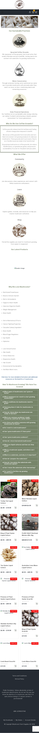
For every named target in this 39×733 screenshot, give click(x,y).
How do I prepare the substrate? (15, 459)
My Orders (19, 720)
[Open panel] (3, 12)
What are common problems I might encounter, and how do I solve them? (17, 418)
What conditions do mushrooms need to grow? (18, 402)
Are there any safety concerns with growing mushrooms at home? (19, 423)
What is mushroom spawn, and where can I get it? (19, 450)
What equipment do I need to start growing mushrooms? (19, 397)
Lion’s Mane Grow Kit (29, 661)
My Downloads (8, 720)
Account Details (30, 720)
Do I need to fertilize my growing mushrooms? (15, 472)
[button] (19, 392)
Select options (15, 507)
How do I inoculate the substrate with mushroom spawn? (17, 463)
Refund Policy (19, 679)
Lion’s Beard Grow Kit (8, 661)
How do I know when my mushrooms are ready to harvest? (18, 412)
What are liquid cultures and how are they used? (19, 445)
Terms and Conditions (19, 676)
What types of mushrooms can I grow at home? (18, 392)
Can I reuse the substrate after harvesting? (19, 467)
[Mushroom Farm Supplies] (19, 4)
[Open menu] (36, 12)
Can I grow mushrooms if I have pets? (17, 431)
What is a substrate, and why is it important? (20, 455)
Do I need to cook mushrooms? (15, 428)
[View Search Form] (19, 12)
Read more (36, 603)
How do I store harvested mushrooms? (18, 441)
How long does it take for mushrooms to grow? (18, 407)
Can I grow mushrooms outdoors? (16, 437)
